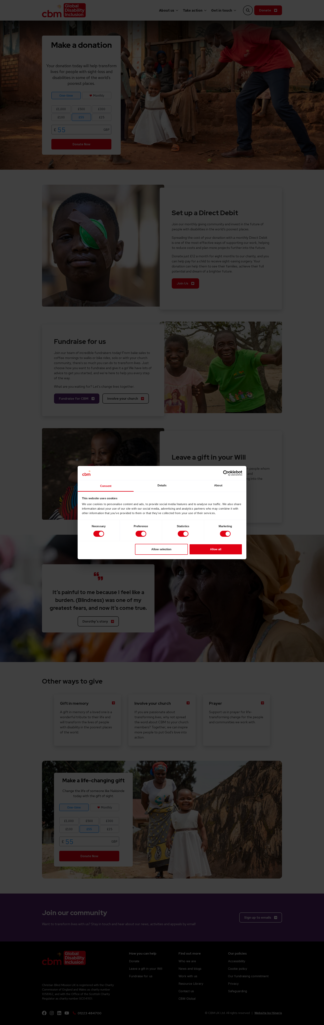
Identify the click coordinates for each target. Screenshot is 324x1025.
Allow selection (161, 549)
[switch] (141, 534)
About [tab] (218, 485)
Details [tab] (162, 485)
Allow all (215, 549)
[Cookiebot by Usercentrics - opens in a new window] (225, 473)
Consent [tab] (105, 485)
